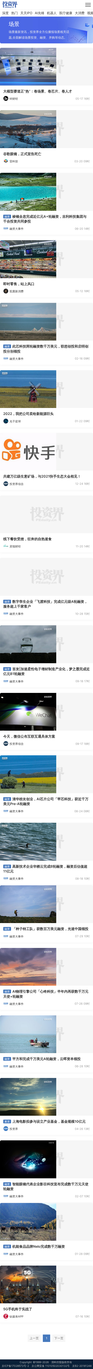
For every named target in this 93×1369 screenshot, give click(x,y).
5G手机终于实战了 (17, 1309)
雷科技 (14, 161)
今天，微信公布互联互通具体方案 (29, 736)
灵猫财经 (15, 546)
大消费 (80, 13)
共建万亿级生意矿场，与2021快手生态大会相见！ (42, 476)
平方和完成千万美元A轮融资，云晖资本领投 (46, 1059)
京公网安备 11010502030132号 (51, 1365)
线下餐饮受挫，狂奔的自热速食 (27, 539)
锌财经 (14, 98)
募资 (7, 1121)
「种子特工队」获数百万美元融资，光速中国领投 (50, 929)
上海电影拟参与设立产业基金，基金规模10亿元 (49, 1121)
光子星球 (15, 421)
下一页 (58, 1338)
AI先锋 (39, 13)
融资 (7, 216)
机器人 (52, 13)
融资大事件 (17, 228)
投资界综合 (17, 484)
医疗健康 (65, 13)
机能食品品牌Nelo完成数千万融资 (38, 1246)
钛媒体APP (16, 1316)
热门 (14, 13)
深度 (5, 13)
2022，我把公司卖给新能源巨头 (28, 413)
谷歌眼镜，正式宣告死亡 (22, 154)
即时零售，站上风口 (18, 284)
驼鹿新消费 (17, 291)
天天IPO (26, 13)
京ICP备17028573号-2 (15, 1365)
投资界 (14, 1129)
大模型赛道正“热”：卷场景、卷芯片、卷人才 (37, 91)
